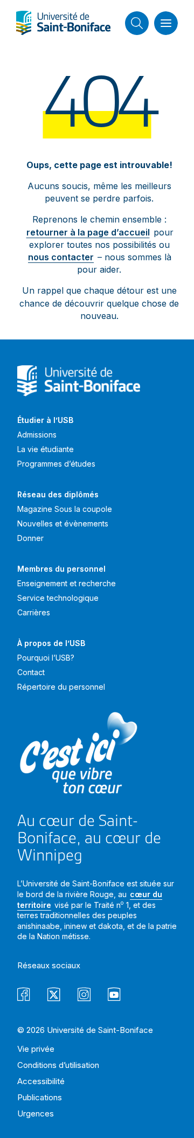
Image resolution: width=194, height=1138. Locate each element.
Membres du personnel (61, 568)
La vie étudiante (45, 449)
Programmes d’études (56, 463)
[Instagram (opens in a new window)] (84, 996)
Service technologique (58, 597)
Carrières (33, 612)
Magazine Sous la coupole (64, 509)
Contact (31, 672)
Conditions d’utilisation (58, 1065)
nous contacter (61, 257)
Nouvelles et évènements (62, 523)
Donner (30, 538)
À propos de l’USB (51, 643)
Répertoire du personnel (61, 686)
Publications (39, 1097)
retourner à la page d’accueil (88, 232)
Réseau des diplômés (58, 494)
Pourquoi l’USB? (45, 657)
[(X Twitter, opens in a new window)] (53, 996)
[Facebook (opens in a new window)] (23, 996)
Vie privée (35, 1049)
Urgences (35, 1113)
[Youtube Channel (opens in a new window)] (114, 996)
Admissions (37, 434)
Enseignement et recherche (66, 583)
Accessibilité (41, 1081)
